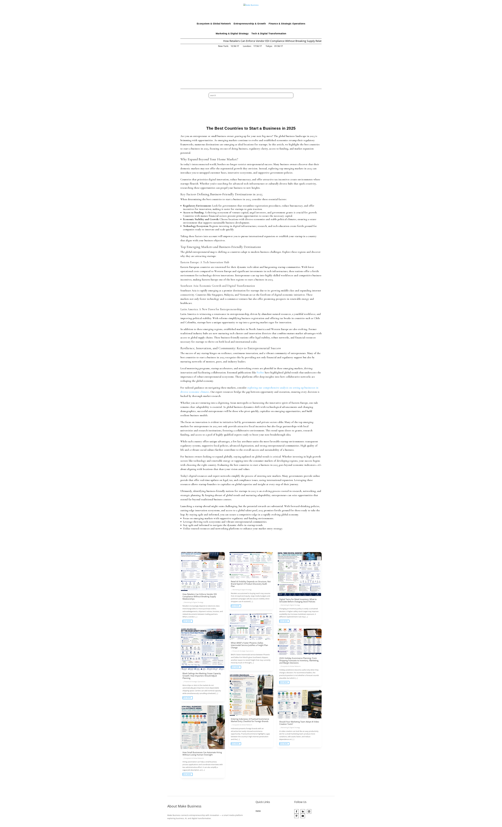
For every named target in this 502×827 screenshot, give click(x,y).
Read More (187, 621)
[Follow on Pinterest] (296, 816)
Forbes (260, 372)
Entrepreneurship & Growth (250, 23)
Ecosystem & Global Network (214, 23)
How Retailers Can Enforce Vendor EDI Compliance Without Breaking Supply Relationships (221, 41)
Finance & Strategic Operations (287, 23)
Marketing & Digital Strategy (232, 33)
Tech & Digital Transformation (268, 33)
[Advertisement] (251, 67)
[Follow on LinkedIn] (303, 811)
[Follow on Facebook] (296, 811)
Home (258, 811)
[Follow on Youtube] (303, 816)
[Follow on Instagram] (309, 811)
